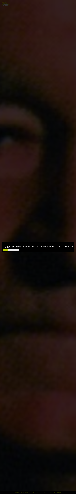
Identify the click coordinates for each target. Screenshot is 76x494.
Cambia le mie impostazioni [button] (13, 249)
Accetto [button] (5, 249)
